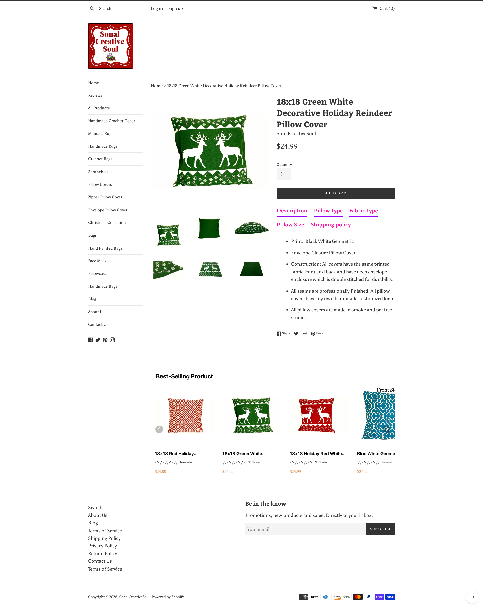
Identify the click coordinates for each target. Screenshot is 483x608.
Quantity (284, 164)
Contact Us (98, 324)
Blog (92, 299)
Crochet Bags (100, 158)
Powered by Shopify (168, 597)
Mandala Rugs (100, 133)
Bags (92, 235)
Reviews (95, 95)
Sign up (175, 8)
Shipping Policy (104, 538)
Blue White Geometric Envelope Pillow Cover (380, 454)
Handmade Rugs (102, 146)
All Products (99, 108)
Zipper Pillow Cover (105, 197)
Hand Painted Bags (105, 248)
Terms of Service (105, 531)
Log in (157, 8)
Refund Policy (102, 553)
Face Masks (98, 260)
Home (93, 82)
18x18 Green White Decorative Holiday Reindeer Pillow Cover (251, 454)
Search (95, 507)
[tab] (292, 211)
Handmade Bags (102, 286)
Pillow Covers (100, 184)
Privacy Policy (102, 546)
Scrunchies (98, 171)
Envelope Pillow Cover (107, 210)
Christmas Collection (107, 222)
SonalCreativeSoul (134, 597)
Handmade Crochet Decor (111, 120)
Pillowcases (98, 273)
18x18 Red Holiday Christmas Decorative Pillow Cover (184, 454)
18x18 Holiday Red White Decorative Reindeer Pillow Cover (317, 454)
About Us (96, 311)
